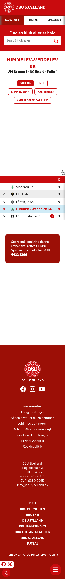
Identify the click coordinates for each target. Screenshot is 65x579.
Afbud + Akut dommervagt (32, 429)
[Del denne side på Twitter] (10, 565)
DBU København (32, 526)
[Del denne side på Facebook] (3, 565)
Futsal (32, 543)
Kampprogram (20, 92)
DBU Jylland (32, 520)
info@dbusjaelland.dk (32, 485)
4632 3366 (19, 254)
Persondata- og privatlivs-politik (32, 555)
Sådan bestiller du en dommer (32, 418)
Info (42, 83)
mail (32, 250)
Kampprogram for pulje (32, 100)
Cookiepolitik (32, 446)
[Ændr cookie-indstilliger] (6, 573)
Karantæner (46, 92)
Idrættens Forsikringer (32, 435)
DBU (32, 503)
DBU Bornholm (32, 509)
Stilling (25, 83)
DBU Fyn (32, 515)
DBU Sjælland (32, 538)
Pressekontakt (32, 406)
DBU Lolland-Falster (32, 532)
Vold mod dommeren (32, 423)
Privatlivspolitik (32, 441)
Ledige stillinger (32, 412)
